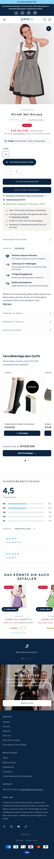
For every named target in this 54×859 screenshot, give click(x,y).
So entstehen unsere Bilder (14, 745)
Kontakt (6, 722)
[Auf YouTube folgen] (18, 826)
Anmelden (27, 703)
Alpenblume (27, 110)
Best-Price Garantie (11, 740)
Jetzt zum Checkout (27, 190)
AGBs (5, 758)
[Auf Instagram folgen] (11, 826)
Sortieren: (7, 529)
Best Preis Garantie (20, 217)
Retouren (7, 731)
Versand (6, 726)
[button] (27, 120)
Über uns (7, 735)
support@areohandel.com (31, 789)
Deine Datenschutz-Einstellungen (17, 776)
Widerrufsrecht (9, 762)
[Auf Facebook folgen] (4, 826)
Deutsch (25, 834)
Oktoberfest (19, 248)
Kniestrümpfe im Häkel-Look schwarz (19, 424)
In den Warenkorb (27, 182)
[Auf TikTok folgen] (25, 826)
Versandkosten (19, 134)
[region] (27, 649)
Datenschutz (8, 767)
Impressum (8, 771)
